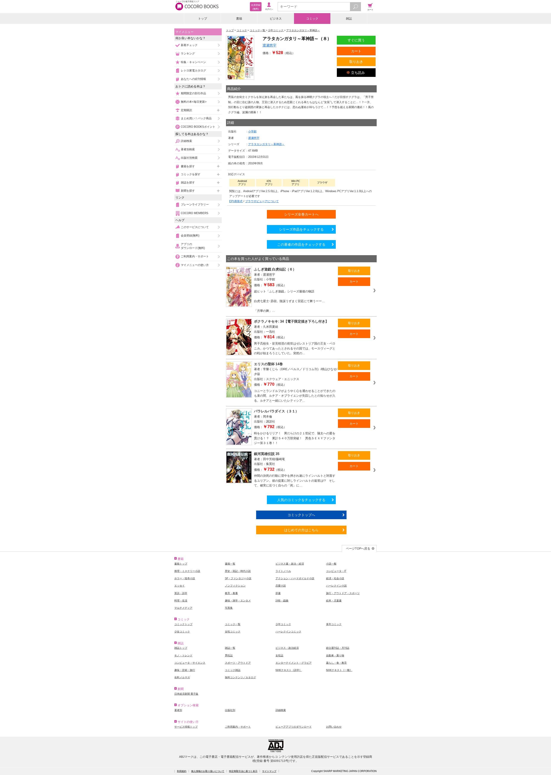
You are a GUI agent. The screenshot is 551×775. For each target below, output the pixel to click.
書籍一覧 (230, 563)
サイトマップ (269, 771)
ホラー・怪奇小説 (184, 578)
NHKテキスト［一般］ (339, 670)
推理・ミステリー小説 (187, 571)
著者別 (178, 710)
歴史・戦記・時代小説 (238, 571)
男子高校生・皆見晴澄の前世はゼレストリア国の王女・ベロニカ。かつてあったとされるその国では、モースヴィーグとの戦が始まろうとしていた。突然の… (294, 348)
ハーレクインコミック (288, 631)
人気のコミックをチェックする (301, 500)
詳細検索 (186, 141)
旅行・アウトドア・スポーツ (343, 593)
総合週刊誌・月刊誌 (337, 647)
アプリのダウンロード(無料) (193, 246)
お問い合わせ (334, 726)
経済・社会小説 (335, 578)
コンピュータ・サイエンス (189, 662)
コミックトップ (183, 624)
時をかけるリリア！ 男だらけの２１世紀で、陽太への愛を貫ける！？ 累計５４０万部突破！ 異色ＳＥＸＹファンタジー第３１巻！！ (294, 438)
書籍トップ (180, 563)
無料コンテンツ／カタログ (240, 677)
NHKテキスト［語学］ (289, 670)
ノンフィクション (235, 585)
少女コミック (182, 631)
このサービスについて (195, 227)
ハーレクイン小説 (336, 585)
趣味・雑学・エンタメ (238, 600)
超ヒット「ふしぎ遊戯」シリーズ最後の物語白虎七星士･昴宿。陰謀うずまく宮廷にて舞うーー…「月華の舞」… (289, 301)
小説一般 (331, 563)
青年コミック (334, 624)
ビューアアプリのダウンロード (294, 726)
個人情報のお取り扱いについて (207, 771)
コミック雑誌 (232, 670)
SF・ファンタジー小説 (238, 578)
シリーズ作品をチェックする (301, 229)
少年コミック (283, 624)
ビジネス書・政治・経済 (290, 563)
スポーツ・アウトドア (238, 662)
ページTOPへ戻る (358, 548)
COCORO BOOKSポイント (198, 126)
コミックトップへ (301, 515)
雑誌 (349, 18)
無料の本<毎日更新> (194, 101)
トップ (202, 18)
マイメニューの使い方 (195, 265)
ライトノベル (283, 571)
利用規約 (181, 771)
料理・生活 (180, 600)
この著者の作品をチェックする (301, 244)
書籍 (239, 18)
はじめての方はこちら (301, 530)
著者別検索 (188, 149)
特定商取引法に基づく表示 (243, 771)
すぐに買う (356, 40)
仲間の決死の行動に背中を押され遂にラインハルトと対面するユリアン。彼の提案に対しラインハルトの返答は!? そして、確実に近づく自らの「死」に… (294, 480)
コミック (312, 18)
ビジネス (276, 18)
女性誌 (279, 655)
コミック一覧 (232, 624)
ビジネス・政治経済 (287, 647)
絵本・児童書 (334, 600)
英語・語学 (180, 593)
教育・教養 (231, 593)
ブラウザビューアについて (262, 201)
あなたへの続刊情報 (193, 79)
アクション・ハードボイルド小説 (295, 578)
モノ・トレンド (183, 655)
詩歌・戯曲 (282, 600)
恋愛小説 (281, 585)
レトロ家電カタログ (193, 70)
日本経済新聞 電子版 (186, 693)
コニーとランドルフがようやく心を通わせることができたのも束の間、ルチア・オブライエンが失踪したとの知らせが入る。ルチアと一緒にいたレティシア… (294, 395)
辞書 (278, 593)
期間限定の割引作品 (193, 93)
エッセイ (179, 585)
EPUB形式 (236, 201)
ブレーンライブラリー (195, 204)
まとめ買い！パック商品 (196, 118)
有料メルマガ (182, 677)
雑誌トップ (180, 647)
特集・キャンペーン (193, 62)
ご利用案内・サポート (195, 256)
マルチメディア (183, 607)
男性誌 (229, 655)
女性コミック (232, 631)
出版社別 (230, 710)
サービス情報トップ (186, 726)
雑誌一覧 (230, 647)
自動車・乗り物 (335, 655)
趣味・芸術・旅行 (184, 670)
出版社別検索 (189, 157)
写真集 (229, 607)
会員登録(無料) (190, 235)
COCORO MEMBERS (194, 213)
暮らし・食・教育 (336, 662)
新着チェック (189, 45)
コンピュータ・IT (336, 571)
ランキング (188, 53)
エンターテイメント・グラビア (294, 662)
